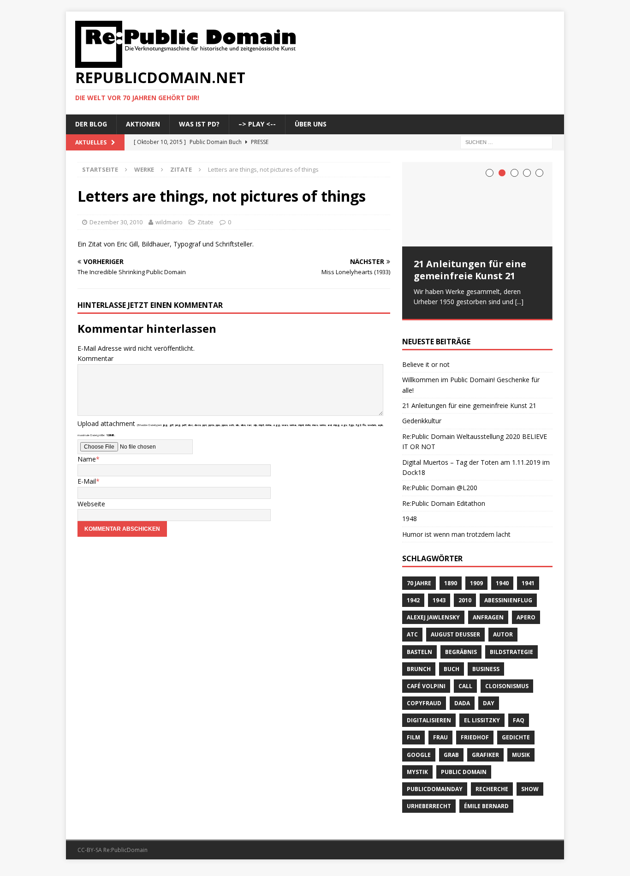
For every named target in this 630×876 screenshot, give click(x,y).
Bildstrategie (511, 647)
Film (413, 733)
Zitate (205, 222)
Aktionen (143, 124)
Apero (526, 612)
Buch (451, 664)
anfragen (488, 612)
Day (488, 698)
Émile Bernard (486, 801)
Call (465, 681)
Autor (503, 629)
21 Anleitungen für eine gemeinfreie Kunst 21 (470, 270)
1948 (409, 513)
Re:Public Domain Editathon (443, 498)
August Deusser (455, 629)
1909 (476, 578)
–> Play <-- (257, 124)
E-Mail (86, 481)
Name (86, 459)
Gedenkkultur (421, 416)
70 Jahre (419, 578)
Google (419, 750)
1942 (413, 595)
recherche (491, 784)
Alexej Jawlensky (433, 612)
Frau (440, 733)
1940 (502, 578)
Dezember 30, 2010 (116, 222)
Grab (451, 750)
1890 (450, 578)
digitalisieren (429, 715)
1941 (528, 578)
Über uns (311, 124)
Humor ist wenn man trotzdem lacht (456, 529)
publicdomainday (435, 784)
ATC (412, 629)
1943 (439, 595)
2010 (464, 595)
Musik (521, 750)
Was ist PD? (199, 124)
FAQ (518, 715)
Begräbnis (461, 647)
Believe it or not (426, 359)
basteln (419, 647)
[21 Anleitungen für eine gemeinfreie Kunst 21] (477, 204)
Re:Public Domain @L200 (439, 483)
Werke (144, 169)
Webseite (91, 503)
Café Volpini (426, 681)
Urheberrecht (429, 801)
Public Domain (464, 767)
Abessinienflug (508, 595)
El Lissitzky (482, 715)
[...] (519, 301)
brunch (419, 664)
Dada (462, 698)
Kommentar (95, 358)
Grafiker (485, 750)
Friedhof (475, 733)
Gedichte (516, 733)
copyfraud (424, 698)
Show (530, 784)
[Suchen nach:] (506, 141)
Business (485, 664)
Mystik (417, 767)
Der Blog (91, 124)
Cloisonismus (507, 681)
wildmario (169, 222)
